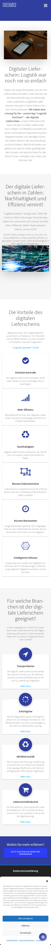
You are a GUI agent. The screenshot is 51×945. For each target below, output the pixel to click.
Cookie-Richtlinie (12, 940)
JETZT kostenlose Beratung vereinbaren (25, 853)
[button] (47, 881)
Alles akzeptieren (25, 918)
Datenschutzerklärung (26, 940)
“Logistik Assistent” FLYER (25, 347)
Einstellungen (25, 933)
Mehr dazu (25, 686)
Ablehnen (26, 926)
